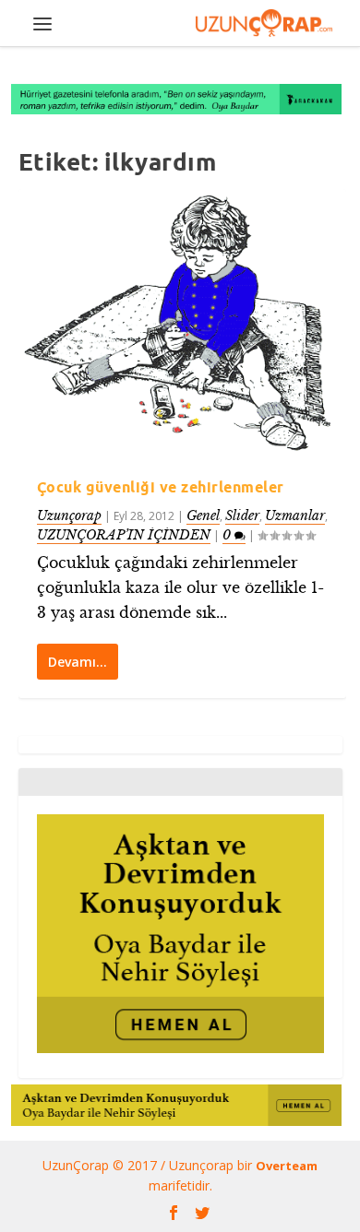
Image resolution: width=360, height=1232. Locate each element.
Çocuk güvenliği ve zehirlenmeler (160, 487)
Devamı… (77, 661)
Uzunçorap (69, 515)
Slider (242, 515)
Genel (203, 515)
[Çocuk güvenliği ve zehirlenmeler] (182, 324)
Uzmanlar (295, 515)
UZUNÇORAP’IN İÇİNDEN (123, 535)
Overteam (287, 1165)
